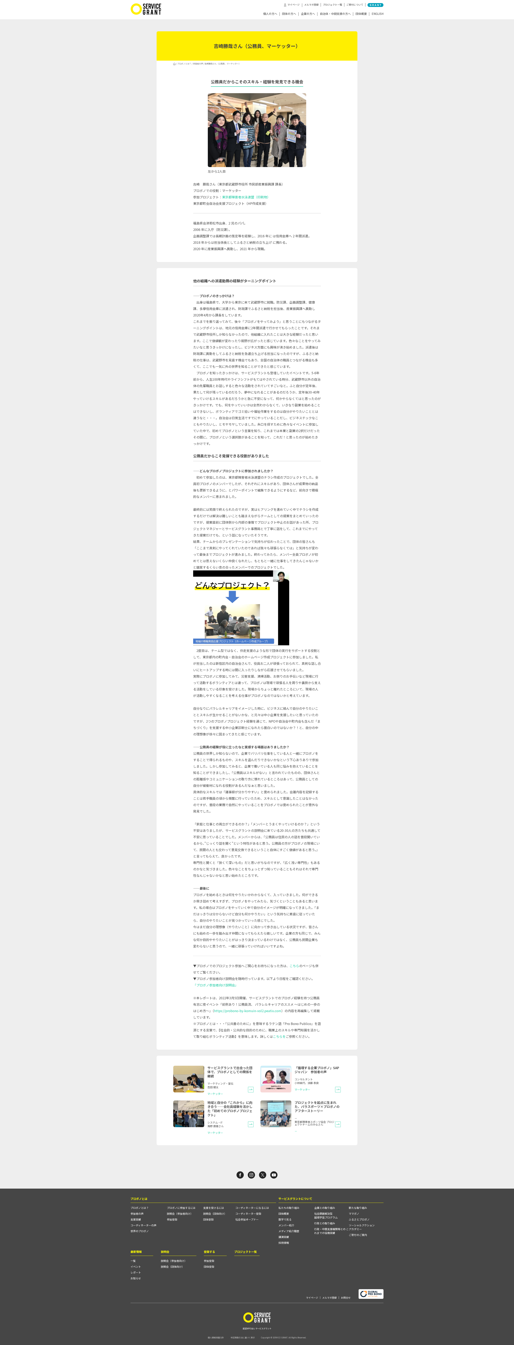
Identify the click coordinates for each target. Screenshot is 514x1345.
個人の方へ (270, 14)
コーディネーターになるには (252, 1208)
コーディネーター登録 (248, 1213)
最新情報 (136, 1252)
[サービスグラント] (146, 13)
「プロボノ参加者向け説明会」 (215, 985)
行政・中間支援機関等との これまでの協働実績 (331, 1231)
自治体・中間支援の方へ (335, 14)
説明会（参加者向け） (180, 1213)
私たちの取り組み (288, 1208)
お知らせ (136, 1278)
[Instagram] (251, 1175)
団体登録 (208, 1219)
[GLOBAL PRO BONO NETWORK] (371, 1294)
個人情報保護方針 (216, 1337)
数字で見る (285, 1219)
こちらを (279, 1036)
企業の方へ (308, 14)
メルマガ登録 (311, 4)
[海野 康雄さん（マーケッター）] (251, 1124)
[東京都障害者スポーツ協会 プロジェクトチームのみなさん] (338, 1124)
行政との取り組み (324, 1223)
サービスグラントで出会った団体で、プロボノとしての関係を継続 (229, 1072)
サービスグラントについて (295, 1199)
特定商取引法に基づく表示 (243, 1337)
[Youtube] (273, 1175)
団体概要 (361, 14)
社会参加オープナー (247, 1219)
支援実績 (136, 1219)
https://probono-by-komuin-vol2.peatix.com (247, 1010)
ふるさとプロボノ (359, 1219)
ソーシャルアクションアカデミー (362, 1227)
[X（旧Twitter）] (262, 1175)
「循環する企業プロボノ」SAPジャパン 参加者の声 (317, 1069)
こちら (294, 965)
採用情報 (283, 1243)
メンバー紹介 (286, 1225)
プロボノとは (139, 1199)
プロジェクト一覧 (332, 4)
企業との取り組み (324, 1208)
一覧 (133, 1261)
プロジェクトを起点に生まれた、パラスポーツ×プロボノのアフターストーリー (317, 1106)
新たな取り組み (358, 1208)
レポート (136, 1272)
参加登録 (172, 1219)
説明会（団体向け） (215, 1213)
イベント (136, 1267)
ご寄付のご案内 (358, 1235)
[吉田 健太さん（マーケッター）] (251, 1089)
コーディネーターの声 (143, 1225)
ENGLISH (377, 14)
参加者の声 (198, 63)
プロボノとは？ (184, 63)
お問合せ (346, 1297)
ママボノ (354, 1213)
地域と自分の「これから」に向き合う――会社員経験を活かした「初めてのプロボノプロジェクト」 (229, 1108)
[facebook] (240, 1175)
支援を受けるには (213, 1208)
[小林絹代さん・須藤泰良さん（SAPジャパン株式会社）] (338, 1089)
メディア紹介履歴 (288, 1231)
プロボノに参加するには (181, 1208)
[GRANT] (375, 5)
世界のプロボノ (140, 1231)
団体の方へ (289, 14)
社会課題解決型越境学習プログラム (326, 1215)
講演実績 (283, 1237)
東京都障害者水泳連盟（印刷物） (246, 197)
